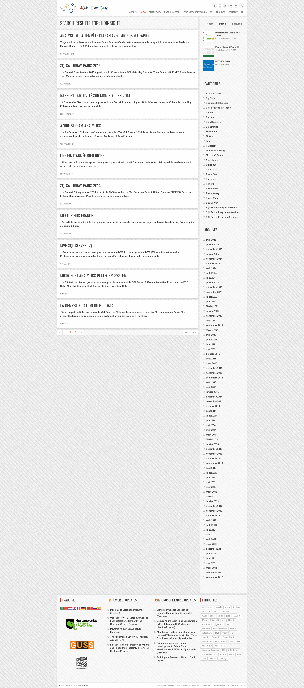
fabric (220, 616)
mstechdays (206, 633)
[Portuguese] (91, 608)
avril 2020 (211, 335)
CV (211, 12)
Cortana (210, 117)
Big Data (210, 98)
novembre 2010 (214, 572)
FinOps (209, 136)
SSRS (203, 659)
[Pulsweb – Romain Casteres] (84, 8)
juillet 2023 (211, 297)
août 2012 (211, 520)
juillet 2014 (211, 415)
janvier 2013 (212, 501)
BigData (236, 607)
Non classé (212, 160)
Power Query (212, 193)
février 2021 (212, 330)
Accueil (133, 12)
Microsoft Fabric (215, 155)
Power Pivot (212, 188)
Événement (212, 131)
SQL (223, 650)
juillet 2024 (211, 273)
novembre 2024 (214, 259)
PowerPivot (206, 641)
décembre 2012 (214, 506)
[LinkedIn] (225, 5)
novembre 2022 (214, 316)
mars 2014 (211, 434)
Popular (223, 24)
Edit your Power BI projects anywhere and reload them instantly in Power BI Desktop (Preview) (129, 647)
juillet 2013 (211, 473)
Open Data (211, 169)
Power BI (210, 184)
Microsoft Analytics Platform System (93, 275)
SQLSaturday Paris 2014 (80, 185)
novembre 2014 (214, 401)
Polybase (211, 179)
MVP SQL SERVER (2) (76, 245)
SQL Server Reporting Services (222, 217)
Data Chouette (171, 12)
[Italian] (87, 608)
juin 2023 (210, 301)
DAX (234, 611)
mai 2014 (210, 425)
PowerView (206, 646)
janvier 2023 (212, 311)
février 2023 (212, 306)
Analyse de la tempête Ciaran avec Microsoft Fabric (105, 35)
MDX (228, 624)
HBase (204, 620)
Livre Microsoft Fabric (195, 12)
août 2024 (211, 268)
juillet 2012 (211, 525)
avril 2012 (211, 539)
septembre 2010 (214, 577)
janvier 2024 (212, 282)
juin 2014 (210, 420)
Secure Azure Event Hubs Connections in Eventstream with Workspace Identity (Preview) (177, 624)
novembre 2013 (214, 453)
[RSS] (241, 5)
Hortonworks (207, 624)
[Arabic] (62, 608)
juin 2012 (210, 530)
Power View (212, 198)
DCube (204, 616)
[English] (75, 608)
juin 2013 (210, 477)
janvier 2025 (212, 254)
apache (219, 607)
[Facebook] (214, 5)
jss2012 (220, 624)
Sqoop (223, 654)
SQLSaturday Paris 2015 (80, 65)
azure (227, 607)
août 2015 (211, 382)
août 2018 (211, 358)
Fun (208, 141)
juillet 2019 (211, 339)
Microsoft (205, 629)
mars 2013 (211, 492)
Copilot (210, 112)
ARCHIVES (220, 12)
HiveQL (231, 620)
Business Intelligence (217, 103)
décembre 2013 (214, 449)
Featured (237, 24)
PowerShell (234, 641)
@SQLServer (207, 607)
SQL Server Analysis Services (221, 207)
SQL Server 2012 (209, 654)
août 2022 (211, 320)
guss (228, 616)
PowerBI (205, 637)
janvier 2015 (212, 392)
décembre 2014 (214, 396)
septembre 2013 (214, 463)
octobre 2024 (213, 263)
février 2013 (212, 496)
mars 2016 (211, 363)
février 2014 (212, 439)
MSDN (233, 629)
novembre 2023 (214, 292)
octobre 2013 (213, 458)
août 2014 (211, 411)
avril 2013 (211, 487)
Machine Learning (215, 150)
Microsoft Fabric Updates (177, 599)
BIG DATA (205, 611)
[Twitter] (230, 5)
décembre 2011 (214, 549)
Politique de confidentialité (179, 685)
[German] (83, 608)
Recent (209, 24)
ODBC (225, 633)
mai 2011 (210, 563)
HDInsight (211, 146)
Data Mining (212, 127)
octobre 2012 (213, 515)
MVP (217, 633)
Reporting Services (210, 650)
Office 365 (211, 165)
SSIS (239, 654)
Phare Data (155, 12)
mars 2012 (211, 544)
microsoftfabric (220, 629)
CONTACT (233, 12)
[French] (79, 608)
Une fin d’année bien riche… (83, 155)
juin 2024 (210, 278)
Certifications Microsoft (218, 108)
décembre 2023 (214, 287)
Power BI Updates (124, 599)
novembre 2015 (214, 373)
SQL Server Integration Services (223, 212)
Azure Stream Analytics (80, 126)
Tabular (212, 659)
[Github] (220, 5)
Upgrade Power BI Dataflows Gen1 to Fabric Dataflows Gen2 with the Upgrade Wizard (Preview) (129, 621)
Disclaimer (162, 685)
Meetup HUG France (76, 215)
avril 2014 (211, 430)
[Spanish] (99, 608)
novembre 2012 (214, 511)
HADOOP (237, 616)
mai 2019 (210, 349)
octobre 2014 (213, 406)
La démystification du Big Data (87, 305)
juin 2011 (210, 558)
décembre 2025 (214, 249)
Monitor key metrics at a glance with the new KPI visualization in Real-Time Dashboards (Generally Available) (177, 635)
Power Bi (216, 637)
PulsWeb (77, 685)
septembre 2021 (214, 325)
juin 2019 (210, 344)
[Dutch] (70, 608)
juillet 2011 (211, 553)
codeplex (225, 611)
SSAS (231, 654)
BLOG (143, 12)
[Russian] (95, 608)
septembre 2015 (214, 377)
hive (223, 620)
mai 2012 (210, 534)
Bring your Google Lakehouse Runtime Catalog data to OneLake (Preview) (174, 613)
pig (231, 633)
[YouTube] (236, 5)
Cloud (215, 611)
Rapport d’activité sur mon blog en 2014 (95, 95)
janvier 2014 (212, 444)
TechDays (222, 659)
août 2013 (211, 468)
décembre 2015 (214, 368)
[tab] (209, 24)
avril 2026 (211, 240)
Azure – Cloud (213, 93)
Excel (212, 616)
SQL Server (212, 203)
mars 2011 (211, 568)
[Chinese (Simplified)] (66, 608)
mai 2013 (210, 482)
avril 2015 (211, 387)
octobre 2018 (213, 354)
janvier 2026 (212, 244)
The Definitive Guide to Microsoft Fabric (228, 685)
